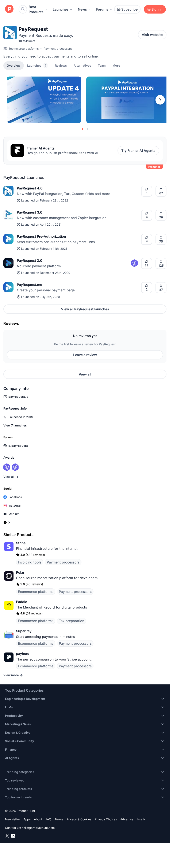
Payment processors (57, 48)
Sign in (156, 9)
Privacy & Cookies (78, 819)
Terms (59, 819)
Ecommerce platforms (23, 48)
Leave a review (85, 355)
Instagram (15, 505)
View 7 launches (15, 425)
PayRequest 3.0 (29, 212)
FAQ (48, 819)
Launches (61, 9)
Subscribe (129, 9)
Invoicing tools (29, 562)
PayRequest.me (29, 284)
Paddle (21, 602)
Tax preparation (71, 621)
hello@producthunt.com (38, 827)
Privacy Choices (106, 819)
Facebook (15, 497)
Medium (13, 514)
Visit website (152, 35)
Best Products (36, 9)
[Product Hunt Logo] (9, 9)
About (38, 819)
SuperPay (23, 631)
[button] (116, 65)
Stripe (21, 543)
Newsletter (12, 819)
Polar (20, 572)
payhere (22, 653)
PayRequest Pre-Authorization (41, 236)
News (82, 9)
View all (85, 374)
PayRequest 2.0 (29, 260)
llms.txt (142, 819)
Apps (27, 819)
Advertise (126, 819)
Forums (102, 9)
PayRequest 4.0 (30, 188)
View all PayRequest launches (85, 309)
